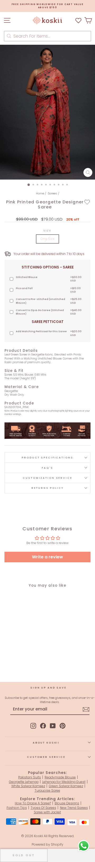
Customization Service (47, 478)
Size (47, 230)
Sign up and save (48, 687)
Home (40, 193)
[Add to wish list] (78, 20)
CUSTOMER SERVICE (46, 757)
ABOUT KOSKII (46, 742)
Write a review (47, 557)
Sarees (52, 193)
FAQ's (47, 467)
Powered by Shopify (47, 844)
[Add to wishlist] (87, 202)
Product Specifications (47, 457)
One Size (47, 238)
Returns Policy (47, 488)
